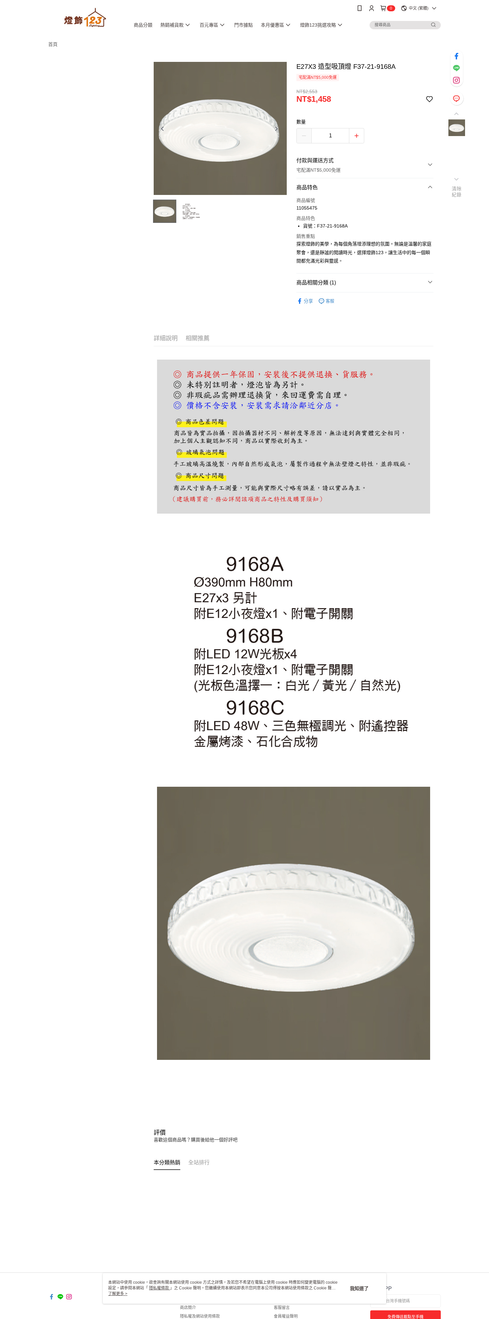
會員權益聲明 (286, 1316)
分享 (308, 301)
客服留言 (282, 1307)
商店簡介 (188, 1307)
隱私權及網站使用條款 (200, 1316)
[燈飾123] (85, 17)
